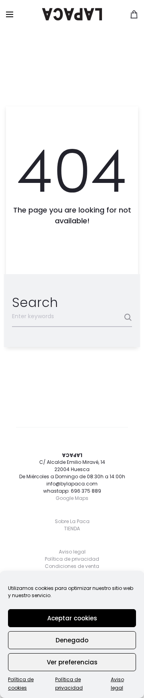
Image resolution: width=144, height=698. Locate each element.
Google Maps (72, 498)
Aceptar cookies (72, 618)
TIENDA (72, 528)
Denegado (72, 640)
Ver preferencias (72, 662)
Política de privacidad (72, 559)
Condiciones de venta (72, 566)
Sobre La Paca (72, 521)
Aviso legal (72, 551)
